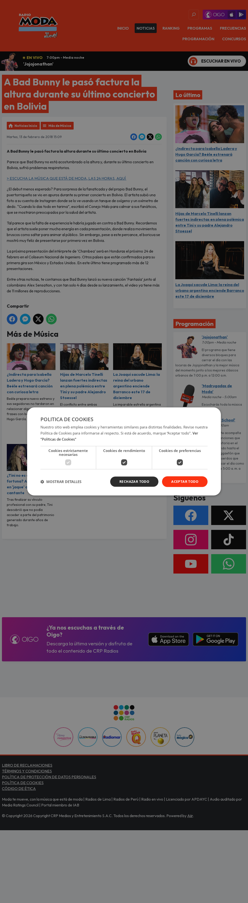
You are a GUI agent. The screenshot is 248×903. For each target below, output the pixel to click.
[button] (60, 481)
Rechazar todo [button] (134, 481)
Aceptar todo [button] (184, 481)
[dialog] (124, 451)
